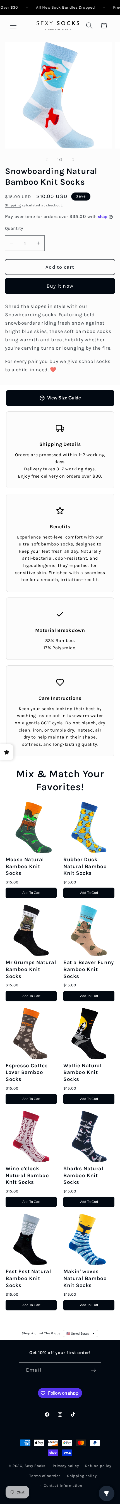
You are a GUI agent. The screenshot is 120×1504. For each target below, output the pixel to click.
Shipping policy (82, 1476)
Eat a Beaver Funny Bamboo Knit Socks (88, 969)
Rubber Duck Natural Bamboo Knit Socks (85, 866)
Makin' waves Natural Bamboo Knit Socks (85, 1278)
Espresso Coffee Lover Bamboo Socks (27, 1072)
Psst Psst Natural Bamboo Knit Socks (28, 1278)
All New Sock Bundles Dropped (60, 7)
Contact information (63, 1485)
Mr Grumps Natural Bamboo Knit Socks (31, 969)
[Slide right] (73, 160)
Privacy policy (66, 1466)
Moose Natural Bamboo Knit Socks (25, 866)
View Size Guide (64, 398)
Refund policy (98, 1466)
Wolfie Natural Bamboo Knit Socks (82, 1072)
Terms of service (45, 1476)
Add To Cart (31, 893)
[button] (13, 25)
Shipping (13, 205)
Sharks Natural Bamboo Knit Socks (83, 1175)
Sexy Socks (35, 1466)
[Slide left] (46, 160)
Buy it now (60, 286)
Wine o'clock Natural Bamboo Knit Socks (27, 1175)
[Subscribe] (93, 1370)
